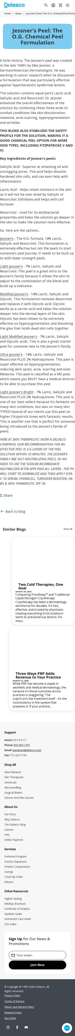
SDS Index (10, 924)
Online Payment (13, 839)
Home (7, 13)
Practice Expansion (15, 861)
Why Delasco (12, 819)
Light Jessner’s (11, 266)
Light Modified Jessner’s (18, 336)
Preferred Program (15, 856)
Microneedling (12, 787)
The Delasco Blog (14, 824)
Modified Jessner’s (14, 294)
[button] (68, 5)
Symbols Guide (13, 914)
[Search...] (46, 5)
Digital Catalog (13, 898)
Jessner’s (6, 238)
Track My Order (13, 876)
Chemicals (10, 782)
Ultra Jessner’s (11, 354)
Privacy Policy (12, 995)
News (18, 13)
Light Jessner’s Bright (16, 392)
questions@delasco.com (27, 750)
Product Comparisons (17, 866)
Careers (8, 829)
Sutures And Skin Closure (19, 797)
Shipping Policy (13, 1012)
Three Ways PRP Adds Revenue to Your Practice (38, 675)
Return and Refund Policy (19, 1007)
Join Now (37, 965)
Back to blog (15, 511)
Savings (8, 871)
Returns (8, 882)
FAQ (6, 834)
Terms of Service (14, 1001)
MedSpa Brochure (15, 903)
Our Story (10, 814)
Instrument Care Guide (17, 919)
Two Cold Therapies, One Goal (40, 586)
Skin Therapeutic (14, 777)
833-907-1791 (22, 745)
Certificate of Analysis (17, 908)
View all (68, 529)
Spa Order (10, 1018)
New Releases (12, 772)
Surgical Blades (13, 792)
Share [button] (8, 495)
